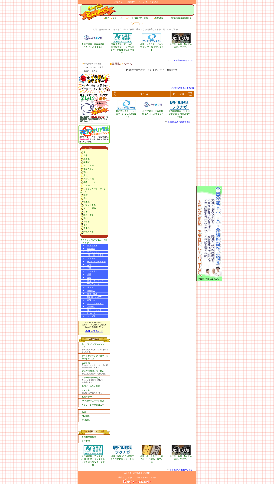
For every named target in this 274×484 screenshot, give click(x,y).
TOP (107, 18)
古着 (89, 265)
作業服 (86, 201)
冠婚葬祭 (91, 248)
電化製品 (91, 290)
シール (86, 185)
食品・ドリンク (94, 310)
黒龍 (84, 412)
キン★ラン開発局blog (92, 405)
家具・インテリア (95, 281)
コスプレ (91, 258)
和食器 (86, 221)
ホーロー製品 (89, 208)
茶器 (85, 225)
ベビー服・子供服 (95, 255)
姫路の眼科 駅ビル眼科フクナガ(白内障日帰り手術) (179, 114)
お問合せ (137, 473)
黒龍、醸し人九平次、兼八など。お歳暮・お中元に (151, 459)
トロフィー (88, 165)
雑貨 (89, 277)
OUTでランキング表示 (93, 67)
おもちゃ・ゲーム (95, 303)
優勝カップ (88, 169)
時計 (89, 274)
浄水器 (86, 228)
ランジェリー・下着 (96, 261)
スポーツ (91, 306)
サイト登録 (117, 18)
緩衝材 (86, 162)
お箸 (85, 211)
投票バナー (87, 396)
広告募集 (159, 18)
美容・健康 (92, 294)
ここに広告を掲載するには (181, 60)
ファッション (93, 252)
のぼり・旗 (88, 179)
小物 (89, 268)
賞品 (85, 172)
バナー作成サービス (91, 377)
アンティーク (93, 284)
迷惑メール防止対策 (91, 386)
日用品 (89, 148)
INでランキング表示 (92, 64)
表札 (85, 198)
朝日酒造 (86, 416)
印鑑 (85, 195)
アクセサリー (93, 271)
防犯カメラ (88, 231)
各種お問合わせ (94, 331)
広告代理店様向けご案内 (93, 371)
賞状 (85, 175)
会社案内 (86, 441)
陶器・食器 (88, 215)
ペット (90, 287)
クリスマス (92, 245)
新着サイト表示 (90, 71)
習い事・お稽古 (94, 297)
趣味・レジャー (94, 300)
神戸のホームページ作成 (93, 401)
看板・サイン (89, 182)
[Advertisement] (153, 82)
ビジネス (91, 313)
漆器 (85, 218)
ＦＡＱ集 (86, 390)
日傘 (85, 155)
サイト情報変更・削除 (138, 18)
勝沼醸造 (86, 420)
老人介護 (91, 316)
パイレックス (89, 205)
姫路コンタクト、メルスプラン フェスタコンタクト (151, 47)
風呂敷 (86, 159)
